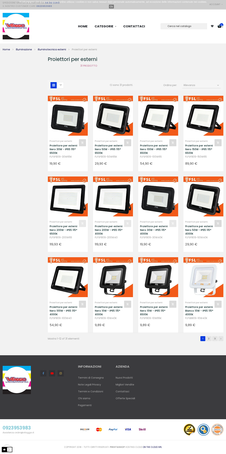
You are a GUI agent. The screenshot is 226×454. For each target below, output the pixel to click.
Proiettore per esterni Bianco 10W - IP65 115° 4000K (199, 310)
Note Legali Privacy (89, 384)
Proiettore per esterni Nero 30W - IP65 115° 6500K (63, 149)
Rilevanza (202, 85)
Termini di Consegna (91, 377)
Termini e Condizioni (90, 391)
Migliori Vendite (125, 384)
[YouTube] (52, 373)
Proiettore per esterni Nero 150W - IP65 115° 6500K (199, 149)
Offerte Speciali (125, 398)
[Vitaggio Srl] (16, 26)
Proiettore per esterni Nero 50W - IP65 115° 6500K (108, 149)
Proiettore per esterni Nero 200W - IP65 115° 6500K (63, 230)
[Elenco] (61, 85)
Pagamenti (85, 405)
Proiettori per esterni (61, 141)
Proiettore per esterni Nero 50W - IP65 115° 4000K (199, 230)
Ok (111, 6)
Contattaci (122, 391)
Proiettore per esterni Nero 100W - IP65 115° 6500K (154, 149)
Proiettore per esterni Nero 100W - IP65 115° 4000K (63, 310)
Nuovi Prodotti (124, 377)
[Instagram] (61, 373)
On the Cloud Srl (152, 447)
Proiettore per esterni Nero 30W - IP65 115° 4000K (154, 230)
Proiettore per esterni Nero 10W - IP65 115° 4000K (108, 310)
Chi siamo (84, 398)
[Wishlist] (212, 26)
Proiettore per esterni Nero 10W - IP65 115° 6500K (154, 310)
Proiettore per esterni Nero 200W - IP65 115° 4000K (108, 230)
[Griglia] (53, 85)
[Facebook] (43, 373)
